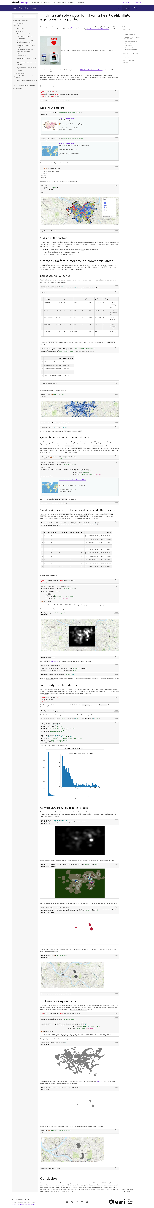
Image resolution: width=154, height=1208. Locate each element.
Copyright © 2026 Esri (18, 1200)
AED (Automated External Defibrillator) (97, 29)
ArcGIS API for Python (20, 8)
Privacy (14, 1202)
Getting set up (127, 30)
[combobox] (25, 16)
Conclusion (126, 63)
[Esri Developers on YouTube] (87, 1202)
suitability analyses (68, 27)
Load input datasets (130, 32)
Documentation (37, 2)
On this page (125, 27)
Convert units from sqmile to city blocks (132, 57)
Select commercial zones (131, 41)
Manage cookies (22, 1202)
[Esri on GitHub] (72, 1202)
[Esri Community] (67, 1202)
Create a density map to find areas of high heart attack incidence (132, 49)
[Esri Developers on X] (77, 1202)
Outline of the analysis (130, 35)
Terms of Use (31, 1202)
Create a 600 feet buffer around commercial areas (131, 38)
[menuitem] (119, 8)
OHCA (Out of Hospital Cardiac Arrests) (91, 70)
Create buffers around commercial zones (130, 44)
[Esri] (121, 1202)
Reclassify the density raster (130, 54)
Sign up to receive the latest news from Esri (23, 1204)
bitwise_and (99, 1081)
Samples (33, 8)
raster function (55, 661)
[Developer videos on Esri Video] (82, 1202)
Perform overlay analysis (129, 60)
